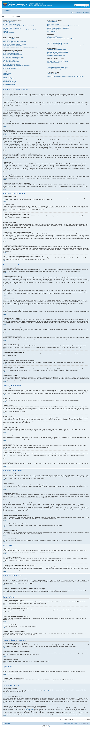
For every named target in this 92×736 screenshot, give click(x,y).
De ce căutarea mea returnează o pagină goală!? (57, 52)
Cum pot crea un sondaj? (8, 56)
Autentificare (86, 12)
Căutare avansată (85, 6)
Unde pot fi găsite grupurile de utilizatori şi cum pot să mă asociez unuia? (62, 25)
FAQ (74, 12)
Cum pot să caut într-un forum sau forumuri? (56, 49)
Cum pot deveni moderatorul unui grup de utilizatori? (58, 27)
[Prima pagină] (15, 4)
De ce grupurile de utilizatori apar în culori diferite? (58, 28)
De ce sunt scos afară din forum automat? (12, 24)
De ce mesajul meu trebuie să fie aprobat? (12, 67)
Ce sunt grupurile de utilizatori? (53, 24)
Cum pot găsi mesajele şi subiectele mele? (56, 55)
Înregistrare (79, 12)
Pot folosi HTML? (6, 74)
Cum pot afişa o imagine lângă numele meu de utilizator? (15, 44)
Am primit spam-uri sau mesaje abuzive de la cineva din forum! (60, 38)
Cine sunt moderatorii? (52, 22)
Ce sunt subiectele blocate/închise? (10, 82)
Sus (5, 97)
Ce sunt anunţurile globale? (8, 78)
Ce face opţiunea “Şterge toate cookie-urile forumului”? (14, 34)
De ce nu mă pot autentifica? (9, 21)
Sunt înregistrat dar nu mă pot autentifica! (12, 28)
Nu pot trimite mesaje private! (53, 36)
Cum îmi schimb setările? (8, 38)
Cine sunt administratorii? (52, 21)
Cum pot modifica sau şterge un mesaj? (11, 53)
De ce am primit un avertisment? (10, 62)
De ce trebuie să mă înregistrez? (10, 22)
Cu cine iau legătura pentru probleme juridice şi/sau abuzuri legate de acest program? (65, 76)
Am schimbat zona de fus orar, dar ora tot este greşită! (14, 41)
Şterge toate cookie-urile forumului (74, 723)
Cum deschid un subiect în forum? (10, 51)
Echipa (65, 723)
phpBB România (50, 726)
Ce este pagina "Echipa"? (52, 31)
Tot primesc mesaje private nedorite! (55, 37)
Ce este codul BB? (7, 73)
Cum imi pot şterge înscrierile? (53, 62)
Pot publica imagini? (7, 77)
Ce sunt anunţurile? (7, 80)
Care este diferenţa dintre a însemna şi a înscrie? (57, 60)
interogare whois (29, 709)
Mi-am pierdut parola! (7, 27)
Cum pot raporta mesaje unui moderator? (12, 64)
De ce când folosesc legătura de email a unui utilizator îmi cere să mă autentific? (20, 47)
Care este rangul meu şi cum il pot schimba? (12, 45)
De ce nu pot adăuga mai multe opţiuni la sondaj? (13, 57)
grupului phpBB (48, 690)
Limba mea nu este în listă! (8, 42)
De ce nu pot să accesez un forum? (10, 60)
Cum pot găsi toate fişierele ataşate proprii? (56, 68)
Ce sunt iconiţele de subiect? (9, 84)
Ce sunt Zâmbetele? (7, 76)
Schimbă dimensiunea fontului (88, 10)
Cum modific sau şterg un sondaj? (10, 58)
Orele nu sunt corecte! (7, 40)
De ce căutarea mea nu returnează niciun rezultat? (58, 51)
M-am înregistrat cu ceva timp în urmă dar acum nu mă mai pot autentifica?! (19, 29)
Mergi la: (62, 719)
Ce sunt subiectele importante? (9, 81)
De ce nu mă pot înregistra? (9, 32)
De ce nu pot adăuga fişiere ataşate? (11, 61)
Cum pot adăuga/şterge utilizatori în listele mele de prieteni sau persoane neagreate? (65, 44)
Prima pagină (7, 10)
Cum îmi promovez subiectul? (9, 68)
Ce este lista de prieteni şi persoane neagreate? (57, 43)
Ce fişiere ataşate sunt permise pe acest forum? (57, 67)
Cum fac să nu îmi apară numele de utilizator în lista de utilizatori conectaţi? (19, 25)
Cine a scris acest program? (53, 73)
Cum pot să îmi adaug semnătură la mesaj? (12, 54)
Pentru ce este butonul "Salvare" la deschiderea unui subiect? (16, 65)
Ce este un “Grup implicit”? (53, 29)
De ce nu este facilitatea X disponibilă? (55, 75)
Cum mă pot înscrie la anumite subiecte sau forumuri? (58, 61)
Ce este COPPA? (6, 31)
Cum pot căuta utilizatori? (52, 53)
